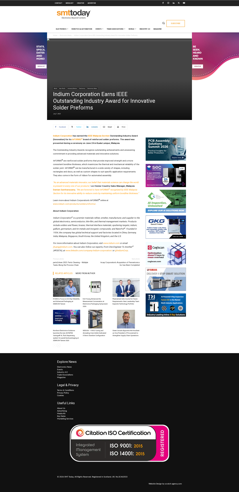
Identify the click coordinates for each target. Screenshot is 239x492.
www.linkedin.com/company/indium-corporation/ (88, 250)
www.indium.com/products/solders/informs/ (74, 204)
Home (55, 35)
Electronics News (66, 35)
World (55, 88)
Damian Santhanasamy (64, 189)
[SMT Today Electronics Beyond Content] (73, 14)
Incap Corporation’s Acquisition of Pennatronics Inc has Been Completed (120, 263)
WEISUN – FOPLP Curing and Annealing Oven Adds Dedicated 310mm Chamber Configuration (94, 333)
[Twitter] (179, 3)
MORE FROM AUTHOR (85, 273)
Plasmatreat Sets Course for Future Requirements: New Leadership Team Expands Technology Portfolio (126, 301)
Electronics (82, 88)
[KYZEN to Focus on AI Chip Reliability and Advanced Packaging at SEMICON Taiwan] (66, 287)
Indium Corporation (62, 136)
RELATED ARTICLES (64, 273)
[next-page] (58, 345)
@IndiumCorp (121, 250)
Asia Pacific (62, 88)
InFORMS (77, 139)
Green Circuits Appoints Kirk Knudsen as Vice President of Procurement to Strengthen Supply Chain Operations (126, 333)
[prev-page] (54, 345)
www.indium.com (111, 243)
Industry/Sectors (72, 88)
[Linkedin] (174, 3)
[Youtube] (184, 3)
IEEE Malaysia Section (99, 136)
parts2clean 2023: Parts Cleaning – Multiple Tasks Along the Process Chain (70, 263)
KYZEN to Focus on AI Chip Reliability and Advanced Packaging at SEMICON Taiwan (66, 301)
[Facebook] (163, 3)
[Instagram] (168, 3)
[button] (163, 23)
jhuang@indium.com (62, 247)
